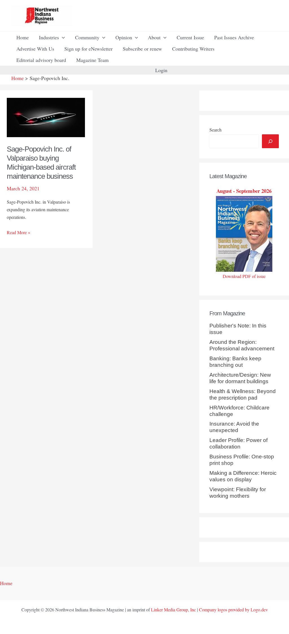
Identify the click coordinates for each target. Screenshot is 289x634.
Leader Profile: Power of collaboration (238, 443)
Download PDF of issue (244, 276)
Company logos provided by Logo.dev (233, 610)
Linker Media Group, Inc (173, 610)
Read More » (18, 232)
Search (215, 130)
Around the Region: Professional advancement (241, 345)
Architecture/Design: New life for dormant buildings (240, 378)
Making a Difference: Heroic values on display (243, 476)
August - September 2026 (244, 191)
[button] (62, 37)
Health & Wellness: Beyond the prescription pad (242, 394)
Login (161, 70)
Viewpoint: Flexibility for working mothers (237, 492)
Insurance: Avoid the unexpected (234, 427)
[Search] (270, 141)
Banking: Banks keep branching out (235, 361)
